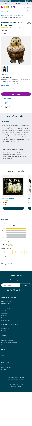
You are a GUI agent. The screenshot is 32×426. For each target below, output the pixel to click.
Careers (3, 355)
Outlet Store (4, 345)
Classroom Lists (5, 328)
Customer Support (6, 301)
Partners (3, 357)
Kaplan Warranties (6, 310)
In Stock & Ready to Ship (5, 106)
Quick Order (4, 333)
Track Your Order (5, 303)
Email (21, 384)
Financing (3, 318)
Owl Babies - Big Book (8, 198)
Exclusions (4, 315)
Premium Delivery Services (8, 338)
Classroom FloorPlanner (7, 340)
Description (5, 121)
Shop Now (27, 3)
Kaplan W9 (4, 369)
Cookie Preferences (16, 388)
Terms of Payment (5, 367)
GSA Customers (5, 313)
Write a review (17, 28)
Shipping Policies (5, 308)
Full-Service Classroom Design (9, 342)
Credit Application (6, 320)
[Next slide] (29, 192)
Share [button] (29, 24)
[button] (30, 1)
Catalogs (3, 335)
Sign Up (25, 285)
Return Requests (5, 306)
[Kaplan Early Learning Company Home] (8, 7)
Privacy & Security (16, 386)
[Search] (28, 11)
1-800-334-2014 (13, 384)
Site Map (3, 372)
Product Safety (5, 362)
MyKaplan (3, 330)
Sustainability (4, 365)
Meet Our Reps (5, 360)
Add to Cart (16, 94)
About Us (3, 353)
